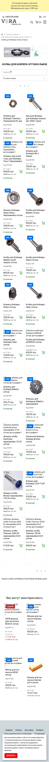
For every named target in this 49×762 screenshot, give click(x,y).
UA (44, 17)
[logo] (13, 22)
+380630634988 (11, 17)
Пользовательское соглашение (17, 734)
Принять (11, 756)
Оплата (18, 730)
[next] (28, 86)
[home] (2, 34)
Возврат (40, 730)
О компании (39, 734)
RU (40, 17)
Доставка (29, 730)
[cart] (37, 22)
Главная (8, 730)
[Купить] (21, 131)
